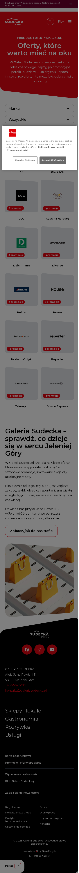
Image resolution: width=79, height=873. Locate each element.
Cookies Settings (25, 160)
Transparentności (17, 150)
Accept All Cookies (53, 160)
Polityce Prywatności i (51, 147)
